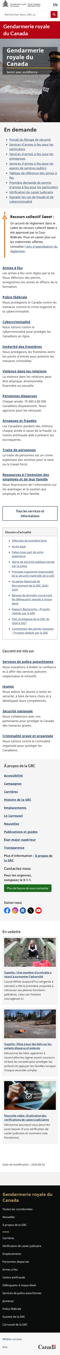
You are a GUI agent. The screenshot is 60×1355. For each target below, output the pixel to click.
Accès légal (19, 546)
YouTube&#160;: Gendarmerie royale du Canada (38, 911)
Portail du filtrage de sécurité (30, 140)
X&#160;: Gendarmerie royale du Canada (31, 911)
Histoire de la (17, 800)
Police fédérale (14, 297)
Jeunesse (8, 1301)
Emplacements (15, 808)
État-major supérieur (20, 840)
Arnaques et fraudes (19, 420)
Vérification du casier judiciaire (31, 192)
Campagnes (13, 784)
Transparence (14, 848)
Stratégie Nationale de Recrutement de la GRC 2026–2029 (30, 585)
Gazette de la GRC (13, 1317)
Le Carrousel (13, 816)
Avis (5, 1347)
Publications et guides (21, 832)
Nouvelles (11, 824)
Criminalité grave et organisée (27, 736)
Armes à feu (12, 268)
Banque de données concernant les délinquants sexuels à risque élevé (32, 599)
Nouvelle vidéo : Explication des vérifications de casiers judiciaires (26, 1117)
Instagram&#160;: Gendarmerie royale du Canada (15, 911)
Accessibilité (13, 776)
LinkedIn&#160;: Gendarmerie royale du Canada (23, 911)
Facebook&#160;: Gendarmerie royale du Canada (7, 911)
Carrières (11, 792)
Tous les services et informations (30, 513)
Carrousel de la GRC (15, 1324)
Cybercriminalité (16, 322)
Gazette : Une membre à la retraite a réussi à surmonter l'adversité (28, 974)
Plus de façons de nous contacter (28, 888)
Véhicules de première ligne (29, 540)
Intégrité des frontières (22, 346)
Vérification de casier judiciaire (21, 1246)
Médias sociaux (12, 1339)
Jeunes (8, 686)
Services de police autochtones (27, 661)
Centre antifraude (13, 1277)
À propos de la (14, 1225)
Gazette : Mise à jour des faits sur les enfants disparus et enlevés (28, 1046)
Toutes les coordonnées (17, 1209)
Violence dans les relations (24, 371)
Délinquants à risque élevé (19, 1285)
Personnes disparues (19, 396)
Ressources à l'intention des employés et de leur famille (25, 476)
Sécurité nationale (17, 711)
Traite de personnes (19, 450)
